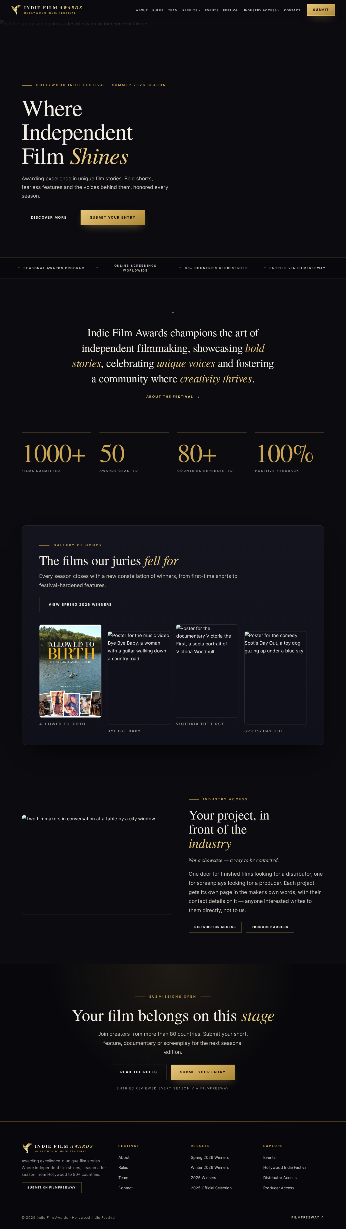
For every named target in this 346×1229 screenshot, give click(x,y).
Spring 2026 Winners (210, 1157)
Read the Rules (138, 1072)
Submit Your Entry (113, 217)
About (142, 10)
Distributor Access (215, 927)
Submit (321, 10)
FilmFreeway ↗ (307, 1217)
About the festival (170, 397)
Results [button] (191, 10)
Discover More (49, 217)
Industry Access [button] (262, 10)
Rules (158, 10)
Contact (292, 10)
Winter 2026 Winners (210, 1167)
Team (173, 10)
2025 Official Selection (211, 1188)
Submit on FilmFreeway (51, 1187)
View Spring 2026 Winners (80, 604)
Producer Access (270, 927)
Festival (231, 10)
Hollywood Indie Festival (285, 1167)
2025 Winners (203, 1177)
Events (212, 10)
